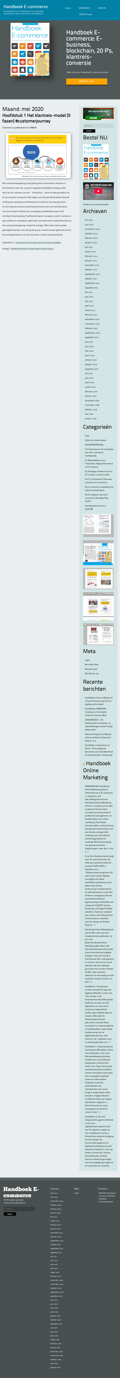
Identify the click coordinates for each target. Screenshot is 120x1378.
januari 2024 (91, 243)
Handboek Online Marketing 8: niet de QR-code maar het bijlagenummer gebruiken (99, 933)
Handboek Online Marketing (97, 771)
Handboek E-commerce (26, 7)
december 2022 (92, 265)
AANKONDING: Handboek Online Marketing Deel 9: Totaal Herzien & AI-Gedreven (99, 789)
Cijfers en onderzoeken (95, 440)
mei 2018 (89, 414)
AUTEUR (102, 8)
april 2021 (89, 306)
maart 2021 (90, 310)
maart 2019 (90, 387)
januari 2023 (91, 261)
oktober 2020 (91, 328)
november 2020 (92, 324)
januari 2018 (90, 419)
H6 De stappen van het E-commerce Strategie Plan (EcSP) (97, 498)
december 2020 (92, 319)
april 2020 (90, 355)
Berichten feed (91, 665)
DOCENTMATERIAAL (94, 445)
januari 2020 (91, 360)
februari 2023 (91, 256)
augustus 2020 (92, 337)
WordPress (20, 1203)
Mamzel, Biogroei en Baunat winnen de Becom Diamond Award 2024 (98, 737)
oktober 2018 (91, 410)
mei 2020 (89, 351)
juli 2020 (89, 342)
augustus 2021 (91, 288)
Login (87, 660)
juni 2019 (89, 378)
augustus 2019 (91, 369)
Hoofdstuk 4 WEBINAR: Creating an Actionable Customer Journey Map (96, 712)
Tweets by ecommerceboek (95, 204)
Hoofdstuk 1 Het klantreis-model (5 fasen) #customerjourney (32, 249)
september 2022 (92, 274)
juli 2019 (89, 373)
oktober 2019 (91, 364)
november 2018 (92, 405)
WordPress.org (92, 674)
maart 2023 (90, 252)
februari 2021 (91, 315)
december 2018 (92, 401)
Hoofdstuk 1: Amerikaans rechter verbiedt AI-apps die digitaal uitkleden (98, 990)
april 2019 (89, 382)
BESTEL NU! (86, 81)
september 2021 (92, 283)
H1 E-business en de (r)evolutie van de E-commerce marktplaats (38, 242)
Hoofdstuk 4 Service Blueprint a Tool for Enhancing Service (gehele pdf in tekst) (98, 701)
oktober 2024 (91, 234)
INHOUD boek (85, 14)
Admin (33, 128)
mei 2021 (89, 301)
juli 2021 (88, 292)
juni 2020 (89, 346)
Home (68, 8)
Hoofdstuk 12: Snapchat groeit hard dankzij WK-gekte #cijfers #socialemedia (99, 1050)
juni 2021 (89, 297)
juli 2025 (89, 220)
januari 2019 (90, 396)
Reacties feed (91, 669)
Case (87, 436)
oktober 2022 (91, 270)
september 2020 (92, 333)
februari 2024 (91, 238)
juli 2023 (89, 247)
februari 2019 (91, 392)
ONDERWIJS (84, 8)
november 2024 (92, 229)
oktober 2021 (91, 279)
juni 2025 (89, 225)
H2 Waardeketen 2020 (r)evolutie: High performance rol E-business (99, 463)
